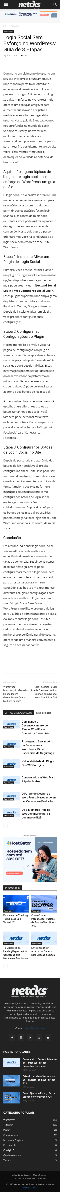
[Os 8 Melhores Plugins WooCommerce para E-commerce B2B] (11, 812)
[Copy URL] (45, 63)
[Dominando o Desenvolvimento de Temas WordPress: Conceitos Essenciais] (11, 724)
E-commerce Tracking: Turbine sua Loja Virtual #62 (15, 919)
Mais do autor (43, 712)
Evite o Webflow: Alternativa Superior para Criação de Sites (43, 951)
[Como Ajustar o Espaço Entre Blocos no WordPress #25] (11, 1097)
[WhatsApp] (37, 63)
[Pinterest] (29, 63)
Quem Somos (39, 1174)
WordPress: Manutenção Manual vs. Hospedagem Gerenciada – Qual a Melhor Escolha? (16, 694)
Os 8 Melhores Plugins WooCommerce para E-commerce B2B (36, 813)
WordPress (16, 26)
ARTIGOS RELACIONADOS (18, 712)
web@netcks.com (35, 1028)
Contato (42, 1178)
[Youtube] (48, 1037)
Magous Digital (30, 1187)
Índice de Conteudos (21, 1174)
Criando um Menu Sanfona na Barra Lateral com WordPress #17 (39, 1079)
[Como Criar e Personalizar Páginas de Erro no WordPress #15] (44, 904)
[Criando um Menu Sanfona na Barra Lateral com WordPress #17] (11, 1080)
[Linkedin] (14, 63)
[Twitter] (22, 63)
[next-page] (11, 826)
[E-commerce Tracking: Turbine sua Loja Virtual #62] (16, 904)
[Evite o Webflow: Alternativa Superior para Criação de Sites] (44, 938)
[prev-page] (5, 826)
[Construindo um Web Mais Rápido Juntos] (11, 780)
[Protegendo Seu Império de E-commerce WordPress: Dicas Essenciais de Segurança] (11, 744)
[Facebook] (6, 63)
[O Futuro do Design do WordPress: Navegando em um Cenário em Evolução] (11, 796)
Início (5, 26)
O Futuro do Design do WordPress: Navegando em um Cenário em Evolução (39, 797)
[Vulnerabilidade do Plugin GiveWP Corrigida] (11, 763)
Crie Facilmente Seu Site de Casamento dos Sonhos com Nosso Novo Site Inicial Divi (43, 692)
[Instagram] (21, 1037)
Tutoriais (8, 911)
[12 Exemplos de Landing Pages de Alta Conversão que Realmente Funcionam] (16, 938)
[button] (5, 4)
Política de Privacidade (25, 1178)
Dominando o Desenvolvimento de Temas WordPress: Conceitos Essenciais (40, 1062)
